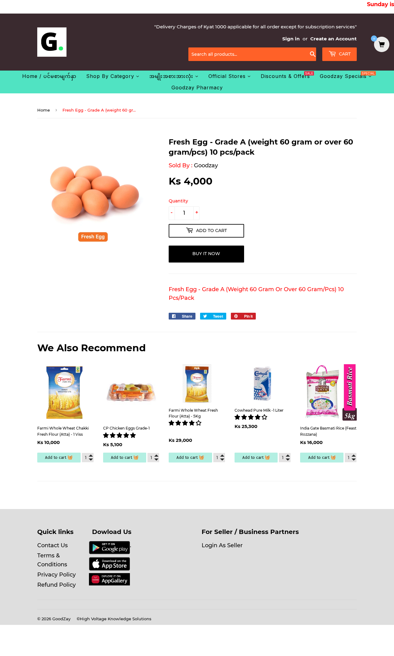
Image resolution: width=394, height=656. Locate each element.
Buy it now (206, 253)
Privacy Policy (56, 574)
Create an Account (333, 39)
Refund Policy (56, 584)
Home (43, 110)
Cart (344, 54)
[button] (120, 435)
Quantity (178, 201)
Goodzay (206, 165)
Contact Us (52, 545)
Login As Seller (222, 545)
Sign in (291, 39)
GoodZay (61, 618)
